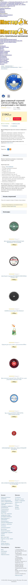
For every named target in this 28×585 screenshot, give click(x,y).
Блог (16, 504)
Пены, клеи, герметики (6, 513)
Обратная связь (19, 575)
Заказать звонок (3, 16)
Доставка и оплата (4, 47)
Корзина (2, 43)
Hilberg (18, 107)
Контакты (2, 49)
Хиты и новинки (3, 60)
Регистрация (4, 551)
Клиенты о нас (18, 502)
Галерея (17, 505)
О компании (3, 45)
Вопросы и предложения (6, 55)
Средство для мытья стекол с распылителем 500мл (14, 344)
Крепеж (3, 535)
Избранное (2, 11)
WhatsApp (2, 9)
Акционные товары (4, 58)
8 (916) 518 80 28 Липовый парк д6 (8, 39)
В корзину (17, 119)
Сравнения (2, 12)
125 (10, 169)
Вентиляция (4, 529)
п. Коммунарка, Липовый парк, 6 (14, 3)
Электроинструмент (5, 527)
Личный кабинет (4, 13)
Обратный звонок (5, 554)
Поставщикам (3, 56)
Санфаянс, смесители (6, 524)
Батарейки (3, 541)
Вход (14, 206)
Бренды (2, 48)
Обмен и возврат (4, 52)
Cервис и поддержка (5, 51)
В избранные (5, 125)
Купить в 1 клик (16, 123)
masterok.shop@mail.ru (5, 8)
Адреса (1, 0)
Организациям (3, 57)
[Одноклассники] (10, 149)
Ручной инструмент (5, 530)
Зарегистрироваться (8, 14)
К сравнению (14, 125)
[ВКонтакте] (8, 149)
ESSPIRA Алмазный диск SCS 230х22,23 (14, 310)
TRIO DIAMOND (9, 166)
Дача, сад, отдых (5, 537)
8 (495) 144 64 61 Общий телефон (8, 42)
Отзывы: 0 (9, 107)
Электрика (3, 525)
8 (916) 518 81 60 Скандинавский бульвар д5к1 (11, 40)
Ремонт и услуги (4, 53)
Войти (1, 14)
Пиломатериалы (5, 509)
